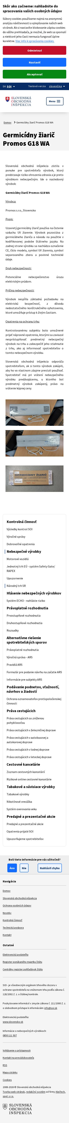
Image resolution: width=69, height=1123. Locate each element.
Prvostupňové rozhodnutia (23, 615)
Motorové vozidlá (18, 559)
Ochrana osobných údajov (17, 905)
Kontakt (7, 935)
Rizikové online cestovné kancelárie (29, 779)
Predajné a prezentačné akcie (31, 816)
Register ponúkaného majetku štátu (22, 962)
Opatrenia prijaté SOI (20, 831)
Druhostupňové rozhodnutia (24, 623)
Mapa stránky (10, 1072)
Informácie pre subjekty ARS (24, 679)
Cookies (7, 1079)
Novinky (7, 913)
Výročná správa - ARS (20, 657)
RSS (5, 1065)
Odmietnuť (34, 50)
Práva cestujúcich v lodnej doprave (28, 749)
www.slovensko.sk (13, 1021)
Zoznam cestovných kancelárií (26, 772)
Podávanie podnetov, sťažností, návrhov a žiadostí (33, 689)
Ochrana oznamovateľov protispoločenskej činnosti (34, 701)
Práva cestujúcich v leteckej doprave (29, 757)
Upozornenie (15, 578)
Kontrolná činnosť (22, 521)
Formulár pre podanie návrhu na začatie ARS (34, 672)
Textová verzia (37, 86)
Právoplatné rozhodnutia (27, 608)
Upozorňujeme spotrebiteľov (25, 839)
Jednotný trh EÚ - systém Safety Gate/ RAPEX (31, 568)
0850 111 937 (10, 1035)
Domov (7, 122)
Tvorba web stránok (14, 1091)
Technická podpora (13, 927)
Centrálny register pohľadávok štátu (23, 969)
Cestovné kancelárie (23, 764)
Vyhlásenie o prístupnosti (17, 1050)
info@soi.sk (50, 1008)
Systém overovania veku (22, 809)
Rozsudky (13, 630)
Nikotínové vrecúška (19, 801)
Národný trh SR (16, 586)
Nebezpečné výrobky (24, 551)
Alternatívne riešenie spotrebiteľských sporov (27, 640)
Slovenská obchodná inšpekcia (20, 898)
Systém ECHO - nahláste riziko (26, 600)
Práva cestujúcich (21, 710)
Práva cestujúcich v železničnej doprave (31, 730)
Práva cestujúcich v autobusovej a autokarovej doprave (27, 740)
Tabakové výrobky (18, 794)
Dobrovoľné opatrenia (21, 544)
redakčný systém (35, 1091)
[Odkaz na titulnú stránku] (18, 101)
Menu (55, 101)
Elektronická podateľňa (15, 954)
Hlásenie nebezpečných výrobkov (34, 593)
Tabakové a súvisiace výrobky (31, 786)
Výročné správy (16, 536)
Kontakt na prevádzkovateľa (18, 1057)
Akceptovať (34, 74)
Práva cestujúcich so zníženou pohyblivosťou (25, 720)
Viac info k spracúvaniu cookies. (34, 41)
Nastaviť (34, 62)
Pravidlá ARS (14, 664)
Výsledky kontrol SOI (20, 529)
